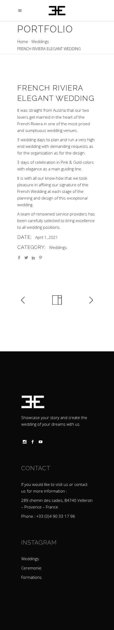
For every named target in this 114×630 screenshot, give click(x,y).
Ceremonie (31, 568)
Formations (31, 577)
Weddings (40, 41)
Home (22, 41)
